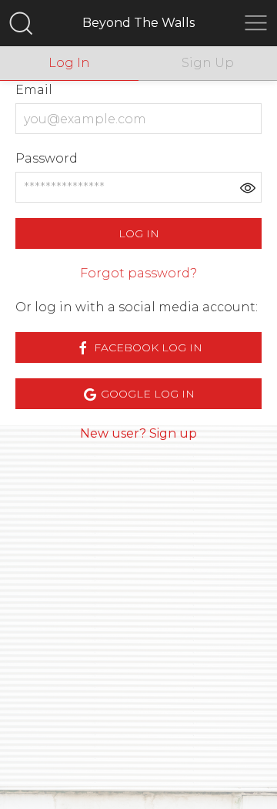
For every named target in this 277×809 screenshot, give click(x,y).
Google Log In (146, 394)
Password (46, 158)
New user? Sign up (138, 433)
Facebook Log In (146, 347)
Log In (138, 233)
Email (33, 89)
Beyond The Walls (138, 22)
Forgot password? (138, 273)
